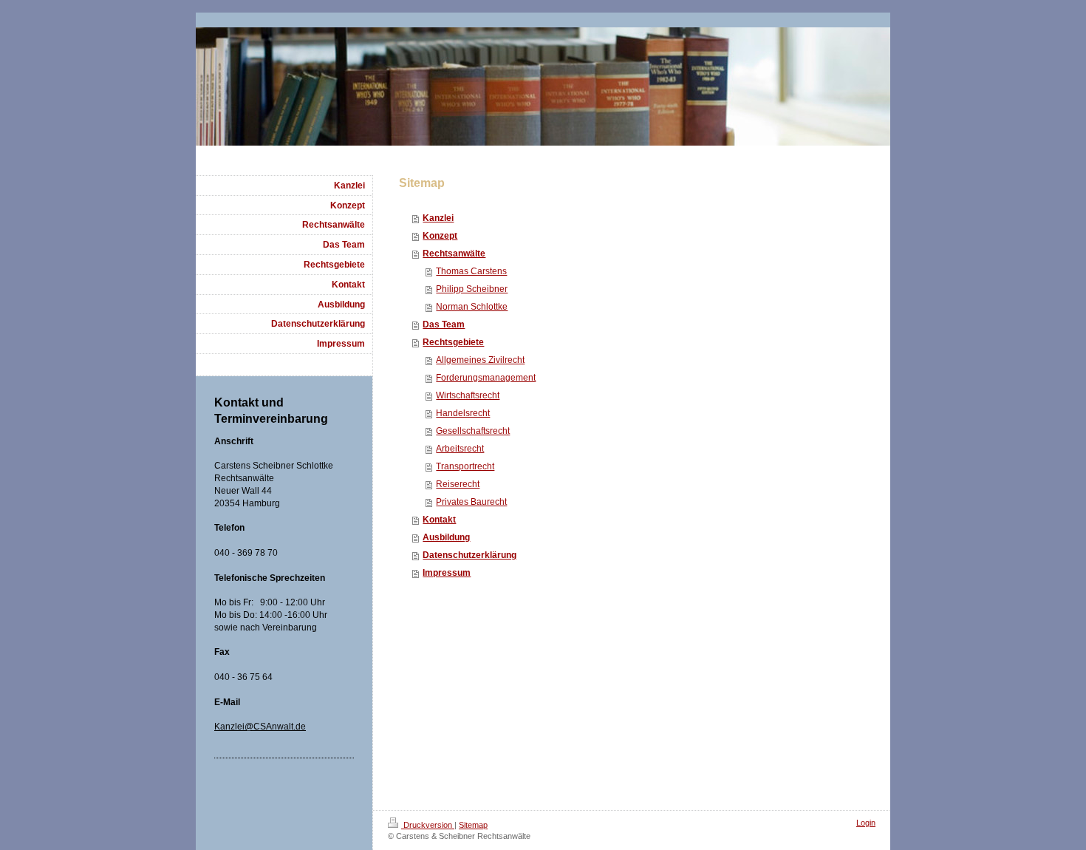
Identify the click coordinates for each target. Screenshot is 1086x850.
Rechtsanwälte (454, 253)
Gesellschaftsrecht (473, 431)
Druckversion (427, 824)
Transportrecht (465, 466)
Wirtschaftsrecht (467, 395)
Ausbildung (446, 537)
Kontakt (439, 519)
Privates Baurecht (471, 502)
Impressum (447, 573)
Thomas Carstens (471, 271)
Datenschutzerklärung (469, 555)
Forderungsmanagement (486, 378)
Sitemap (473, 824)
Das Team (444, 324)
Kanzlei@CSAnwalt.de (260, 726)
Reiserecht (457, 484)
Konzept (440, 236)
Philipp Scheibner (472, 289)
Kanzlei (438, 218)
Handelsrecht (463, 413)
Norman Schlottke (472, 307)
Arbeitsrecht (460, 448)
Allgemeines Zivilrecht (480, 360)
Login (865, 822)
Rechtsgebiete (453, 342)
